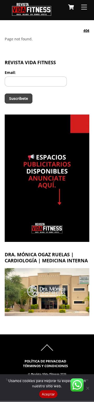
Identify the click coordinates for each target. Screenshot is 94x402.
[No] (87, 388)
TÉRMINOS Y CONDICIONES (45, 366)
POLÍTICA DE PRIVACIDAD (45, 361)
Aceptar (48, 394)
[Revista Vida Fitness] (31, 13)
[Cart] (71, 7)
